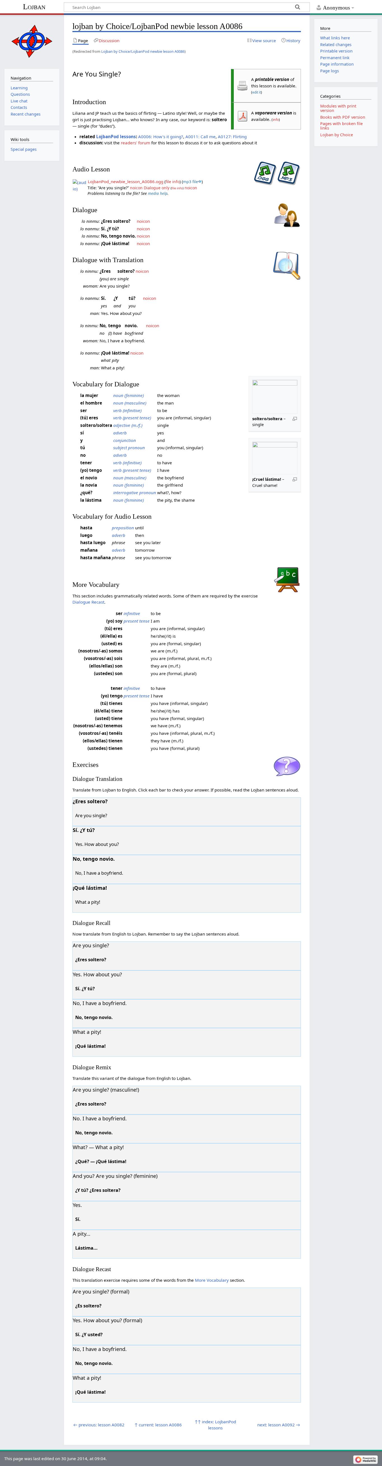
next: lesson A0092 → (278, 1424)
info (276, 119)
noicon (136, 187)
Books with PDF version (342, 117)
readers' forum (135, 142)
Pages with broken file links (341, 126)
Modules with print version (338, 108)
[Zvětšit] (295, 418)
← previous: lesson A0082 (98, 1424)
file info (173, 181)
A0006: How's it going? (160, 136)
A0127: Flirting (232, 136)
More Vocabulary (212, 1280)
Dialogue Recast (88, 602)
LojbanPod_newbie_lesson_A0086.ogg (125, 181)
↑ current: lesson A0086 (158, 1424)
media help (158, 193)
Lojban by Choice (336, 134)
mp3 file (190, 181)
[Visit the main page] (31, 41)
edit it (256, 92)
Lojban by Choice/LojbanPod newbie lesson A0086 (143, 51)
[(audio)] (80, 185)
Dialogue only (156, 187)
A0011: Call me (200, 136)
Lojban (34, 6)
